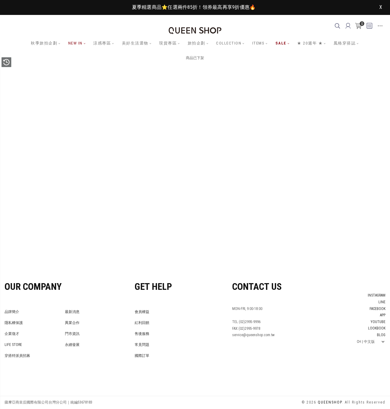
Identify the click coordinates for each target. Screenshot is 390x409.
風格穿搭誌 (345, 43)
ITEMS (258, 43)
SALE (280, 43)
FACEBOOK (377, 309)
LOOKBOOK (376, 328)
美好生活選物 (135, 43)
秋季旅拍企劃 (44, 43)
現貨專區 (168, 43)
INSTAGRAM (376, 295)
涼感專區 (102, 43)
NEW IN (75, 43)
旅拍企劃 (196, 43)
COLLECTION (228, 43)
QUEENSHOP (330, 402)
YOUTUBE (377, 322)
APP (382, 315)
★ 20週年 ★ (310, 43)
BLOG (381, 335)
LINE (381, 302)
